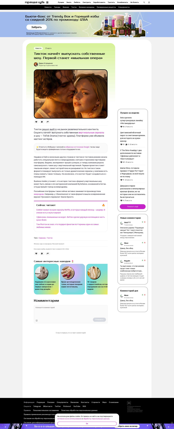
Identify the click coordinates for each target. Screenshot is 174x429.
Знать (68, 2)
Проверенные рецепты (106, 7)
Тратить (111, 2)
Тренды (57, 7)
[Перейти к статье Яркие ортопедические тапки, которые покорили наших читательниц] (72, 279)
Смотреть (87, 2)
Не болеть (134, 2)
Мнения (66, 7)
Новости (48, 7)
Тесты (74, 7)
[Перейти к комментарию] (133, 230)
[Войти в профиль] (149, 2)
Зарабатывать (99, 2)
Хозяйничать (122, 2)
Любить (77, 2)
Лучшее (61, 2)
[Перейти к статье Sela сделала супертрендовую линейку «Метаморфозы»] (133, 122)
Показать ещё (132, 207)
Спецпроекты (124, 7)
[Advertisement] (133, 76)
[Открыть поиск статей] (144, 2)
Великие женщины (86, 7)
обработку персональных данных (96, 419)
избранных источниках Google (77, 147)
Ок (87, 424)
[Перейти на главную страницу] (35, 2)
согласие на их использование (69, 419)
